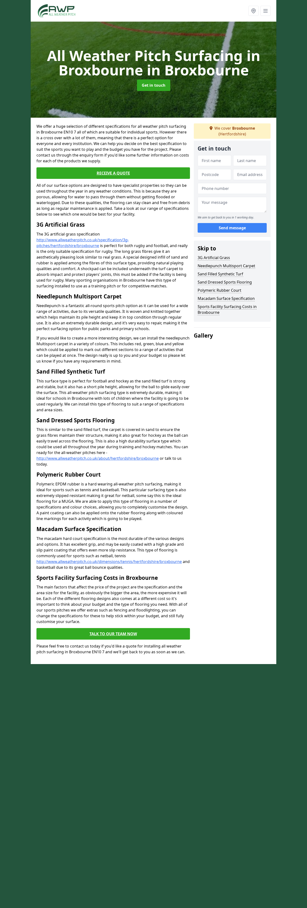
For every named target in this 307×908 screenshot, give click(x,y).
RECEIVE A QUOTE (113, 173)
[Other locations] (253, 11)
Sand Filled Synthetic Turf (220, 274)
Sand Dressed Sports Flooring (225, 282)
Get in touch (153, 85)
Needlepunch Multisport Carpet (226, 265)
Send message (232, 227)
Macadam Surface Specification (226, 298)
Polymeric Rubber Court (219, 290)
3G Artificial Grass (214, 257)
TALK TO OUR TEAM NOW (113, 633)
